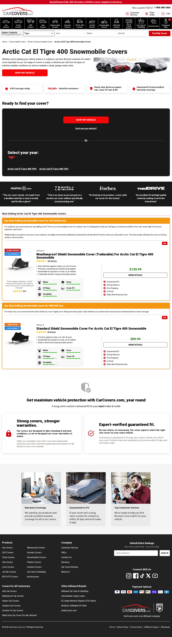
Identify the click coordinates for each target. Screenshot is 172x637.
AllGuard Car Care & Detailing (74, 591)
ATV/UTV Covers (10, 576)
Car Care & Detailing (36, 572)
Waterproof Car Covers (13, 596)
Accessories (33, 576)
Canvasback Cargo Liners (73, 596)
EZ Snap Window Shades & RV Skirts (78, 601)
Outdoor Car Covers (11, 605)
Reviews (65, 562)
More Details (135, 275)
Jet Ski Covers (9, 572)
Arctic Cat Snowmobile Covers (40, 42)
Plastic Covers (34, 562)
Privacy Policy (136, 627)
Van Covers (7, 562)
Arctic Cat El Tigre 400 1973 (53, 169)
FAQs (63, 552)
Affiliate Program (151, 627)
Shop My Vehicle (25, 73)
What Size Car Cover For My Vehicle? (19, 615)
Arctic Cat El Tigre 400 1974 (22, 169)
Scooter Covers (34, 552)
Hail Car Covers (9, 591)
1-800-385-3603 (162, 7)
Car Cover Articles (69, 567)
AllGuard (147, 616)
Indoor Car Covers (10, 601)
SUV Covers (7, 552)
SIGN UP (165, 553)
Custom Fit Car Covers (12, 610)
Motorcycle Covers (36, 547)
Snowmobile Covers (17, 42)
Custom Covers (34, 567)
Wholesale (165, 627)
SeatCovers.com (69, 610)
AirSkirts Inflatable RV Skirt (74, 605)
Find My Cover (159, 33)
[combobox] (24, 33)
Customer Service (69, 547)
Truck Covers (8, 557)
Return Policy (122, 627)
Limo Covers (8, 567)
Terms (112, 627)
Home (4, 42)
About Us (65, 572)
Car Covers (7, 547)
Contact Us (66, 557)
